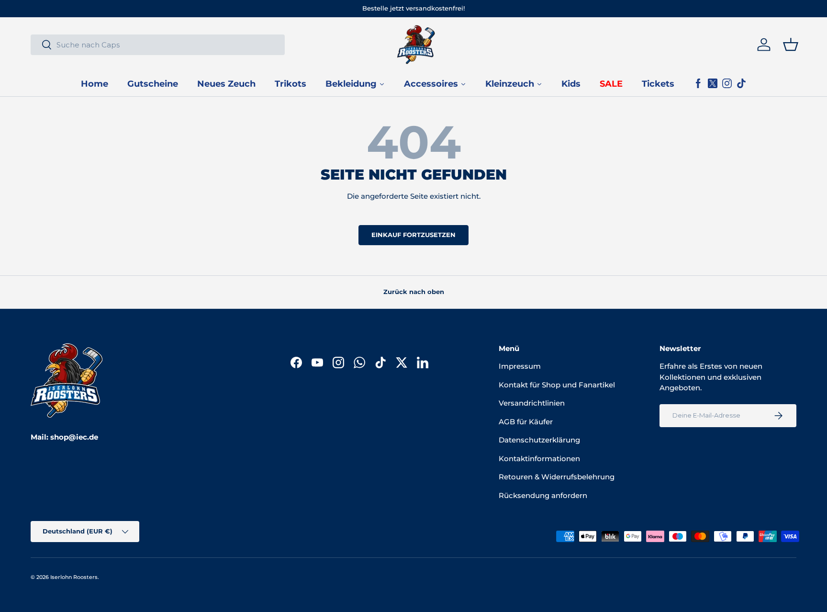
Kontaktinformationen (539, 458)
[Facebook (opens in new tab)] (698, 84)
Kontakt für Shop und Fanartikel (557, 384)
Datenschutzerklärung (539, 439)
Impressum (520, 366)
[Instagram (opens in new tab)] (727, 84)
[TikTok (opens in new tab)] (741, 84)
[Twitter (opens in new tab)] (712, 84)
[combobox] (158, 44)
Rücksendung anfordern (543, 495)
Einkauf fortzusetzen (413, 234)
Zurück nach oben (413, 291)
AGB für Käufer (526, 421)
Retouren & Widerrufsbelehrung (557, 476)
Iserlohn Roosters (74, 577)
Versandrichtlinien (532, 403)
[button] (790, 44)
